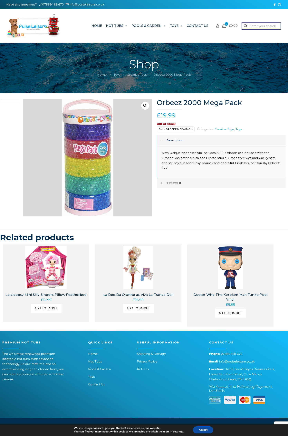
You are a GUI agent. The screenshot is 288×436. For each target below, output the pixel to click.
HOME (96, 26)
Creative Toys (137, 74)
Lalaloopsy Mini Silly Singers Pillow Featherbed (46, 295)
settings (178, 431)
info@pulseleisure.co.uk (86, 4)
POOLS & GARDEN (146, 26)
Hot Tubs (95, 361)
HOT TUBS (114, 26)
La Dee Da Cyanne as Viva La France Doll (138, 295)
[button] (145, 106)
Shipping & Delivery (151, 354)
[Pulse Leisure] (33, 26)
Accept (203, 430)
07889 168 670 (53, 4)
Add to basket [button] (46, 308)
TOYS (174, 26)
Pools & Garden (99, 369)
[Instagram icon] (279, 4)
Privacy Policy (147, 361)
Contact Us (96, 384)
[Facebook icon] (274, 4)
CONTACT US (197, 26)
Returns (143, 369)
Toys (117, 74)
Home (102, 74)
